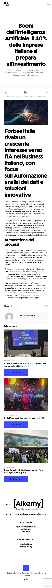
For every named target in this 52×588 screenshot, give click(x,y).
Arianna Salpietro (22, 97)
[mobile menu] (48, 4)
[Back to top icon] (26, 568)
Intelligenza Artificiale (29, 253)
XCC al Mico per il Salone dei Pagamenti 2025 (24, 418)
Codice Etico (26, 544)
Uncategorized (34, 70)
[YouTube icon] (25, 579)
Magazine (20, 70)
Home (9, 70)
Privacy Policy (26, 547)
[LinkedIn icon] (27, 579)
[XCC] (6, 4)
